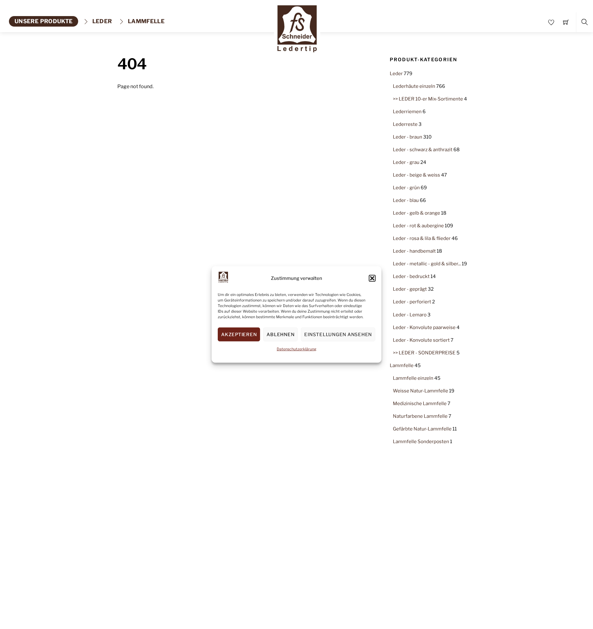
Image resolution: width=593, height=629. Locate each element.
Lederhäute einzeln (414, 86)
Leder (101, 21)
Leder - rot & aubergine (418, 226)
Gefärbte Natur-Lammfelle (422, 429)
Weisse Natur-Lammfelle (420, 391)
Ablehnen (280, 334)
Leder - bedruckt (411, 276)
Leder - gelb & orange (416, 213)
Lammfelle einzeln (413, 378)
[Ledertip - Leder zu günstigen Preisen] (297, 27)
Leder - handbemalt (414, 251)
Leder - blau (406, 200)
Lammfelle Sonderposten (421, 441)
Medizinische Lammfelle (420, 403)
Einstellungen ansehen (338, 334)
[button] (372, 278)
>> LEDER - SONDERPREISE (424, 353)
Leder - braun (407, 137)
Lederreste (405, 124)
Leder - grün (406, 187)
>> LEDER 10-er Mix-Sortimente (428, 99)
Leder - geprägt (410, 289)
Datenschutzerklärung (296, 349)
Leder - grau (406, 162)
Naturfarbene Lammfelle (420, 416)
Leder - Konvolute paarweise (424, 327)
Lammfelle (146, 21)
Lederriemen (407, 111)
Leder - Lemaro (410, 315)
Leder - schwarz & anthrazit (422, 149)
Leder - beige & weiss (416, 175)
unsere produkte (44, 21)
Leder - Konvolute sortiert (421, 340)
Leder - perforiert (412, 302)
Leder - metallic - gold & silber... (427, 264)
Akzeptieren (239, 334)
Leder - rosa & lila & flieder (422, 238)
